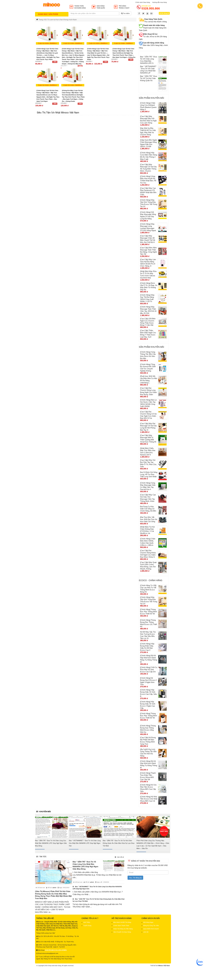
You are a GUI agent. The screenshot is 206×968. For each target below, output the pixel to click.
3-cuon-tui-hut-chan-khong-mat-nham (62, 20)
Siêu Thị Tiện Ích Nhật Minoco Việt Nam (58, 112)
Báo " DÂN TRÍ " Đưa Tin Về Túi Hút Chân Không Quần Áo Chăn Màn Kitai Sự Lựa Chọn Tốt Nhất (118, 843)
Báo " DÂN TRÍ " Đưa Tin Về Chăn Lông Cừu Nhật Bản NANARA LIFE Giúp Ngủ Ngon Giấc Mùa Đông (51, 843)
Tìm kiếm (126, 13)
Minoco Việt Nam (164, 965)
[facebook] (139, 13)
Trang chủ (42, 20)
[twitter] (143, 13)
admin (92, 882)
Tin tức (42, 856)
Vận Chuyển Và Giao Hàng (122, 932)
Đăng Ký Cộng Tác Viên (151, 925)
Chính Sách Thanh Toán (121, 925)
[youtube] (147, 13)
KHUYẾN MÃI (45, 811)
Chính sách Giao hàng (142, 2)
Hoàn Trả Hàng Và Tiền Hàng (123, 929)
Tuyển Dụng (87, 925)
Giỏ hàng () (165, 13)
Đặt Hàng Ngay (148, 922)
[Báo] (51, 827)
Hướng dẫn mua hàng (159, 2)
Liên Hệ (145, 932)
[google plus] (151, 13)
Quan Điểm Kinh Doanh (151, 929)
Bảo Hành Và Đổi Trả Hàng (122, 922)
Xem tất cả (165, 811)
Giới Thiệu (86, 922)
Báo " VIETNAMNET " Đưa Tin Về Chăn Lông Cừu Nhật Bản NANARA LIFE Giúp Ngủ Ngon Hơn (85, 843)
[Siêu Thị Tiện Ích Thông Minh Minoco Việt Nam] (51, 5)
